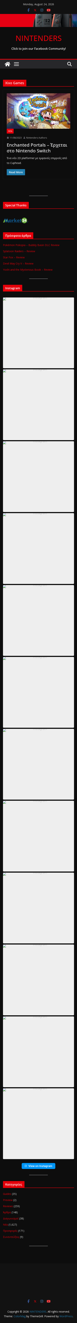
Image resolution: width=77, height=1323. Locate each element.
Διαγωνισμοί (11, 1218)
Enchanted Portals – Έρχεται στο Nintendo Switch (37, 148)
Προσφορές (10, 1230)
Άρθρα (7, 1212)
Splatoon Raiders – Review (19, 251)
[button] (38, 332)
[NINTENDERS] (38, 17)
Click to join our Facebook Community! (38, 49)
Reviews (8, 1206)
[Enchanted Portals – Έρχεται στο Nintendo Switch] (38, 111)
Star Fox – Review (14, 257)
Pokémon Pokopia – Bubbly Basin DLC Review (31, 245)
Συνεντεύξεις (11, 1237)
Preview (8, 1200)
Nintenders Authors (36, 137)
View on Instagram (40, 1165)
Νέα (10, 131)
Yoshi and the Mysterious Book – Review (28, 269)
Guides (7, 1194)
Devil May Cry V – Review (18, 263)
